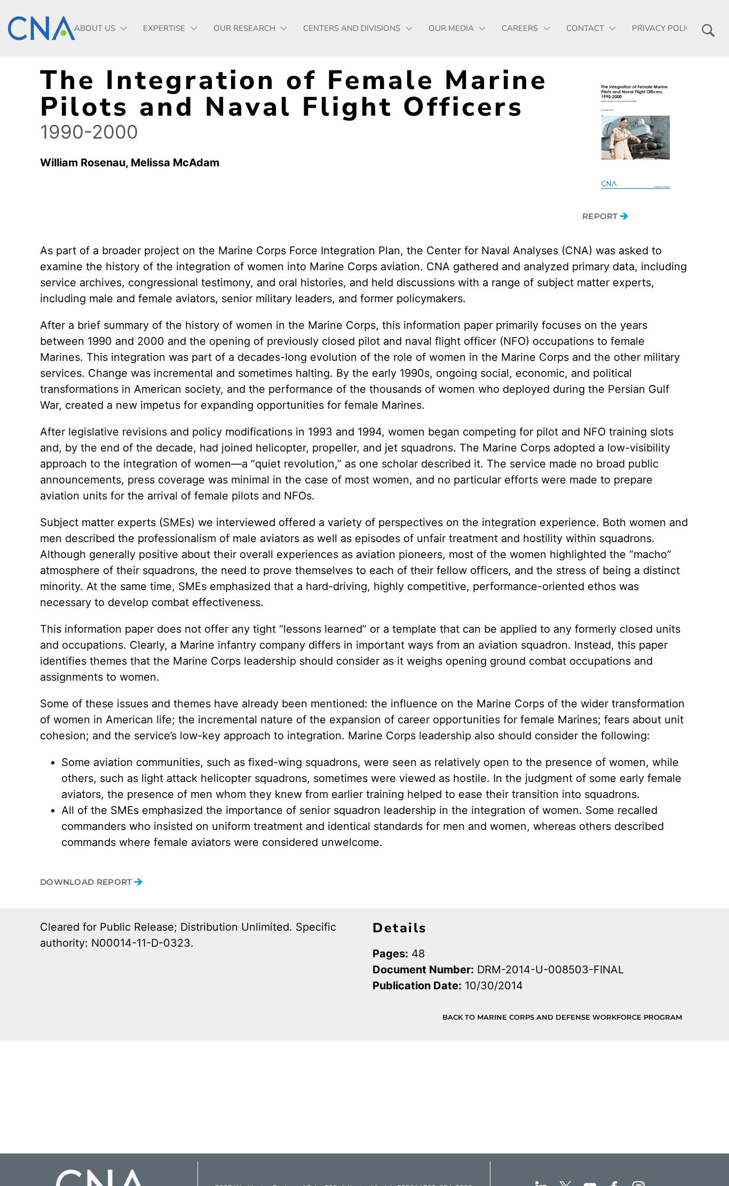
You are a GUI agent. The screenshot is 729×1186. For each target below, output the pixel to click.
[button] (708, 28)
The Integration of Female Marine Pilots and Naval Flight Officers (294, 93)
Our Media (451, 28)
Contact (585, 28)
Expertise (164, 28)
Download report (87, 882)
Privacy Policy (664, 28)
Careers (520, 28)
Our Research (244, 28)
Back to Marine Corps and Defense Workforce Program (562, 1017)
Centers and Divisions (351, 28)
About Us (94, 28)
